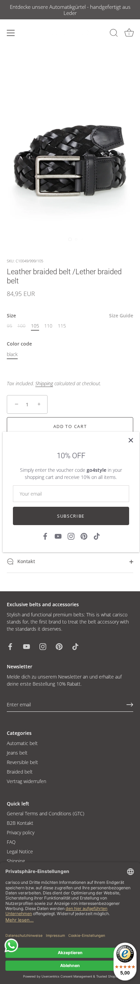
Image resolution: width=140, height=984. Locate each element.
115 (62, 326)
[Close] (130, 440)
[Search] (113, 33)
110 (48, 326)
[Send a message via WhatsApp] (11, 945)
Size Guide (121, 315)
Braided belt (20, 771)
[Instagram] (71, 536)
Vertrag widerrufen (26, 781)
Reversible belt (22, 762)
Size (70, 316)
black (12, 354)
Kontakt (25, 561)
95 (9, 326)
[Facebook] (45, 536)
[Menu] (10, 32)
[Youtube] (58, 536)
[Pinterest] (84, 536)
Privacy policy (20, 832)
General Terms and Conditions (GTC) (45, 813)
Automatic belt (22, 743)
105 (35, 326)
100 (21, 326)
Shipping (44, 383)
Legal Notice (20, 851)
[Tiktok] (96, 536)
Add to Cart (70, 426)
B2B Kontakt (20, 823)
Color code (19, 344)
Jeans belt (17, 752)
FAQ (11, 842)
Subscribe (71, 516)
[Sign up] (129, 704)
